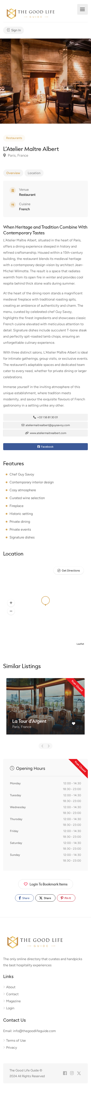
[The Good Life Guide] (30, 13)
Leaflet (80, 644)
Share (25, 898)
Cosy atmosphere (23, 490)
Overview (13, 173)
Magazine (13, 1001)
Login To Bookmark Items (49, 884)
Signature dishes (22, 537)
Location (34, 173)
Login (10, 1008)
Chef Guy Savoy (22, 474)
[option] (45, 81)
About (10, 987)
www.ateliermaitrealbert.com (47, 433)
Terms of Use (16, 1040)
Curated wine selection (27, 498)
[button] (11, 602)
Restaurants (14, 138)
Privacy (11, 1047)
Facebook (47, 446)
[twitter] (78, 1073)
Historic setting (21, 514)
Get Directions (71, 570)
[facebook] (65, 1073)
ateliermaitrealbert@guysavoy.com (47, 425)
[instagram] (71, 1073)
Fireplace (16, 506)
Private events (20, 529)
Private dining (20, 522)
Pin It (67, 898)
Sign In (15, 30)
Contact (12, 994)
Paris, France (17, 155)
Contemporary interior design (32, 482)
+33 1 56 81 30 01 (47, 417)
